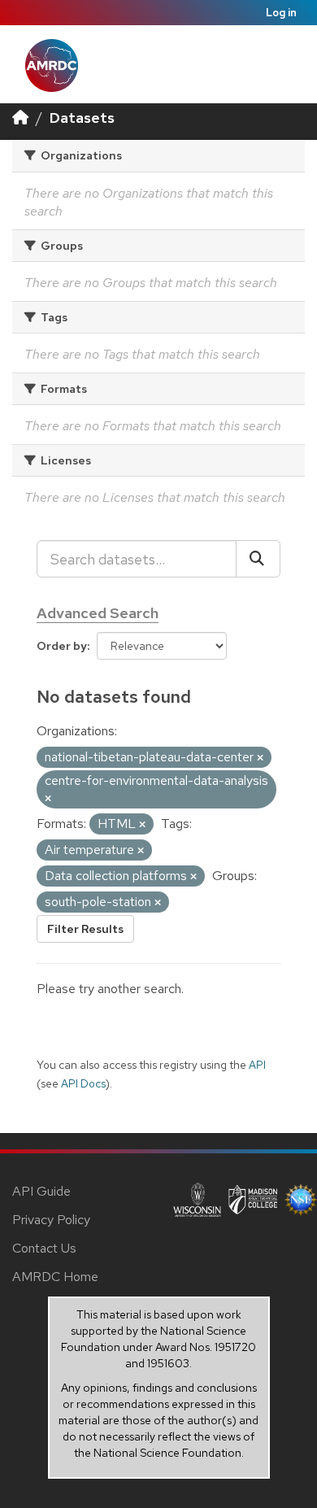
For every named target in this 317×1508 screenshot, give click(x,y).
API (257, 1064)
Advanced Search (97, 613)
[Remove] (260, 758)
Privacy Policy (51, 1219)
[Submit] (258, 558)
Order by (62, 646)
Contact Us (44, 1248)
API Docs (83, 1083)
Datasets (82, 117)
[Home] (20, 117)
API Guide (41, 1191)
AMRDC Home (55, 1276)
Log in (281, 13)
